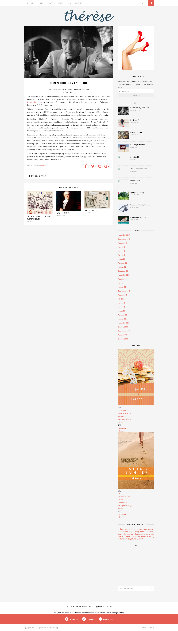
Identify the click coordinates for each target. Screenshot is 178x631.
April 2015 (121, 255)
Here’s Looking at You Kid (139, 108)
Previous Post (37, 176)
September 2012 (124, 291)
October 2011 (123, 327)
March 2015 (122, 259)
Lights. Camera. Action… (139, 217)
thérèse (43, 165)
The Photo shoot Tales (138, 169)
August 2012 (122, 295)
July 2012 (121, 299)
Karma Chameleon (34, 102)
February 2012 (123, 315)
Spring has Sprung (137, 192)
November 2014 (124, 275)
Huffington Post (56, 3)
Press (69, 3)
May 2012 (121, 307)
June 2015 (121, 247)
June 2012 (121, 303)
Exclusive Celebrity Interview (140, 205)
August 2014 (122, 279)
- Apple (121, 422)
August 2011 (122, 335)
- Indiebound (123, 416)
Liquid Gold (134, 157)
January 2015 (123, 267)
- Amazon (122, 410)
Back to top (147, 628)
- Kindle (121, 431)
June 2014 (121, 283)
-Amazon (121, 494)
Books (42, 3)
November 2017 (124, 235)
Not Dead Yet (135, 120)
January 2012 (123, 319)
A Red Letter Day (90, 211)
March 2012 (122, 311)
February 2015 (123, 263)
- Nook (121, 508)
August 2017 (122, 243)
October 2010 (123, 339)
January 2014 (123, 287)
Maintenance (135, 181)
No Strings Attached (137, 145)
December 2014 (123, 271)
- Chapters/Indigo (125, 419)
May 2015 (121, 251)
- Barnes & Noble (124, 413)
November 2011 (124, 323)
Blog (26, 3)
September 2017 (124, 239)
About (34, 3)
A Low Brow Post (62, 213)
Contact (78, 3)
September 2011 (124, 331)
